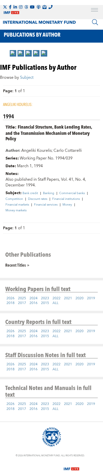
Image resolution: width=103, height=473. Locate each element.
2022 (56, 298)
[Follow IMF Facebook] (10, 7)
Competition (14, 199)
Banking (48, 193)
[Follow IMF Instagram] (20, 7)
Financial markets (17, 204)
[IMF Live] (71, 465)
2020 (80, 298)
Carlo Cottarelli (68, 150)
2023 (45, 298)
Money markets (16, 210)
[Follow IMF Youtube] (32, 7)
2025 (22, 298)
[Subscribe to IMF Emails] (44, 7)
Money (67, 204)
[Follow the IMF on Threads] (26, 7)
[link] (13, 53)
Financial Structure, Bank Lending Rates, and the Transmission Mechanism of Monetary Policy (49, 132)
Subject (27, 77)
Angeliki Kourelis (36, 150)
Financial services (46, 204)
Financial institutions (66, 199)
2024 (34, 298)
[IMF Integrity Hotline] (50, 7)
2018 (10, 303)
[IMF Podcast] (38, 7)
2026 (10, 298)
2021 (68, 298)
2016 (34, 303)
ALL (55, 303)
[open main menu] (94, 10)
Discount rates (37, 199)
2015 (45, 303)
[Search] (95, 22)
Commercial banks (72, 193)
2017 (22, 303)
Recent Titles (15, 265)
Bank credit (30, 193)
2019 (91, 298)
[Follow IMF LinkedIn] (15, 7)
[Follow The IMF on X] (5, 7)
